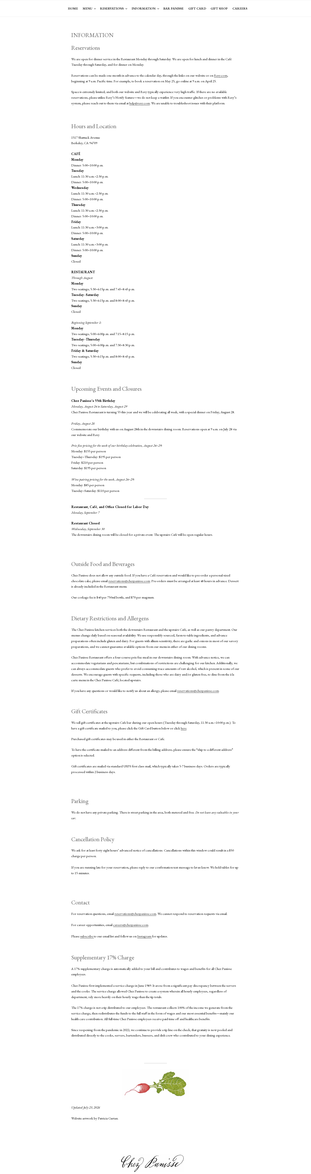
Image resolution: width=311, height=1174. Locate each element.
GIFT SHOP (219, 8)
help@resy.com (139, 103)
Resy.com (220, 75)
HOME (73, 8)
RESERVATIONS (112, 8)
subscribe (87, 936)
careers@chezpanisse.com (130, 925)
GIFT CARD (197, 8)
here (183, 728)
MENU (87, 8)
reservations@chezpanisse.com (129, 581)
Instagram (144, 936)
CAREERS (239, 8)
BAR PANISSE (173, 8)
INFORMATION (144, 8)
